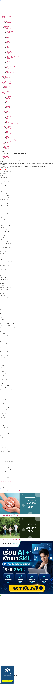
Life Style (8, 68)
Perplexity (8, 39)
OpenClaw (8, 38)
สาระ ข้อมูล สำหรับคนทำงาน (9, 66)
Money (7, 69)
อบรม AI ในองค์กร (7, 18)
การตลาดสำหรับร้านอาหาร (11, 57)
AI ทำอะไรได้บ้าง (7, 27)
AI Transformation (9, 31)
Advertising (8, 49)
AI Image (8, 29)
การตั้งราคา (8, 48)
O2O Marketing (9, 52)
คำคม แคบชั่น (8, 73)
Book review (6, 26)
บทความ (3, 24)
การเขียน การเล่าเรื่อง (10, 74)
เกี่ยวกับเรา (4, 17)
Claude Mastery (7, 78)
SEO (7, 63)
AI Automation (9, 28)
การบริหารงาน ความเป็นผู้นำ (11, 72)
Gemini (7, 34)
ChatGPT (8, 32)
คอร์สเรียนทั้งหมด (7, 81)
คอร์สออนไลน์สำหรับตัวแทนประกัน (6, 481)
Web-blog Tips (9, 64)
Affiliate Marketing (9, 51)
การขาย (7, 46)
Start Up (8, 53)
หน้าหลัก (3, 14)
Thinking (8, 71)
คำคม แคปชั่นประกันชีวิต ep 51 (10, 515)
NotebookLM (8, 37)
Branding (8, 44)
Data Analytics (9, 59)
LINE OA (7, 62)
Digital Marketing (7, 58)
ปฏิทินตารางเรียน (7, 77)
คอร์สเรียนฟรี (6, 79)
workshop (8, 23)
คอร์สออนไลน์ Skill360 (6, 16)
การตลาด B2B (8, 47)
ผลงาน (5, 21)
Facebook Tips (9, 61)
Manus (7, 41)
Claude (7, 33)
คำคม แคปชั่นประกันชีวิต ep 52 (10, 491)
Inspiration (8, 67)
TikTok (7, 54)
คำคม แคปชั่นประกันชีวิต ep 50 (10, 539)
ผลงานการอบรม (9, 22)
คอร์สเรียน (4, 76)
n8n (7, 36)
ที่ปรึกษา (5, 19)
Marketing (6, 43)
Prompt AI (8, 42)
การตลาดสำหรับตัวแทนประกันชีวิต (12, 56)
